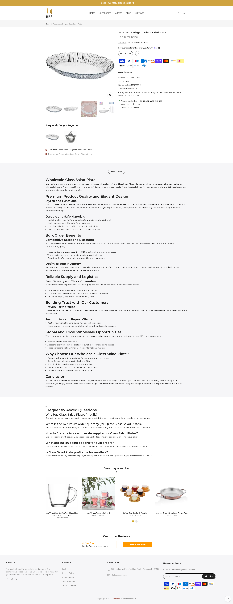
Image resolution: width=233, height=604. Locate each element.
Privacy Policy (68, 573)
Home (48, 24)
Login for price (128, 37)
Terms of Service (69, 585)
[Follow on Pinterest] (16, 579)
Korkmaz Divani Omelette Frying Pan (171, 513)
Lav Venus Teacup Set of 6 (98, 513)
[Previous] (49, 65)
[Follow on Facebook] (7, 579)
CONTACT (139, 13)
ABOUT (118, 13)
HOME (92, 13)
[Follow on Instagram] (12, 579)
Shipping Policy (68, 581)
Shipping (122, 42)
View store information (130, 107)
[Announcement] (116, 3)
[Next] (110, 65)
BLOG (128, 13)
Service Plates (134, 95)
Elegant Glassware (159, 92)
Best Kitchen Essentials (139, 92)
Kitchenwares (175, 92)
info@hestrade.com (119, 575)
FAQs (64, 569)
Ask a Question (125, 72)
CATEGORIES (105, 13)
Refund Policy (68, 577)
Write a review (138, 544)
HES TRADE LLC (133, 78)
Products (122, 95)
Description (116, 171)
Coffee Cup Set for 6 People (135, 513)
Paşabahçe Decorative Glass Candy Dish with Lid (70, 154)
